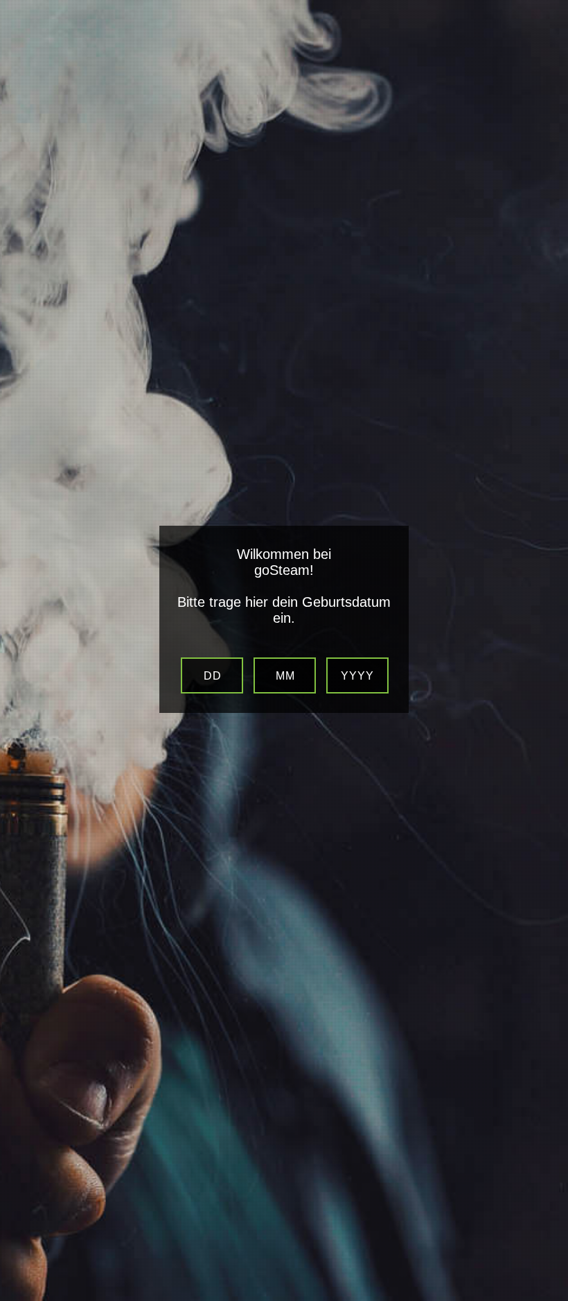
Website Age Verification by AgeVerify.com (550, 1297)
